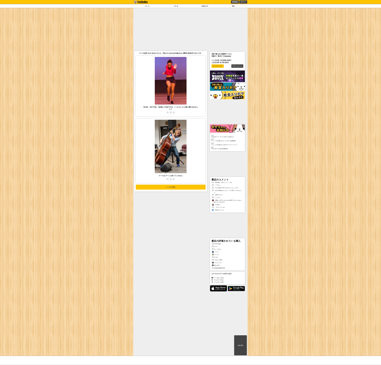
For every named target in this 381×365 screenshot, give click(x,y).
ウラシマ (216, 254)
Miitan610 (217, 265)
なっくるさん (217, 249)
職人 (233, 6)
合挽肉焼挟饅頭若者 (219, 268)
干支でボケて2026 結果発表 (219, 147)
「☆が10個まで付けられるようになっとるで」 (226, 187)
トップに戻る (170, 187)
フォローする (218, 280)
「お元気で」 (217, 204)
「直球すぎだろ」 (219, 195)
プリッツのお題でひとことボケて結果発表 (223, 140)
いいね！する (218, 278)
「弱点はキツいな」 (219, 210)
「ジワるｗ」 (217, 185)
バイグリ (216, 252)
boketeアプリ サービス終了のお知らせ (222, 136)
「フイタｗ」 (217, 197)
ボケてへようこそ (237, 66)
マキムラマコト (218, 262)
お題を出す (204, 6)
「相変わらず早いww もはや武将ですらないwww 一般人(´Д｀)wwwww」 (228, 201)
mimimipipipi (217, 243)
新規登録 (235, 2)
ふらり (216, 246)
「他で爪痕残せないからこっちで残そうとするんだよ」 (227, 191)
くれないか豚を (218, 260)
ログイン (243, 2)
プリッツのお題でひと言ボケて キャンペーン (224, 144)
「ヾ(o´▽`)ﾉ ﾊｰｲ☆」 (220, 207)
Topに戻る (240, 345)
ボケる (176, 6)
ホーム (147, 6)
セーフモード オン (218, 66)
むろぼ (216, 257)
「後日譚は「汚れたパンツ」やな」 (223, 182)
